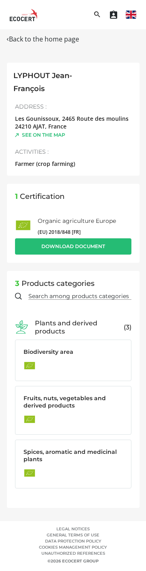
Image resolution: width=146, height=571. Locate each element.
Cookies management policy (73, 547)
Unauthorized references (73, 553)
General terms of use (73, 535)
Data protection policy (73, 541)
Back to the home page (44, 39)
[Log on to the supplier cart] (114, 15)
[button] (131, 15)
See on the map (43, 135)
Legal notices (73, 529)
